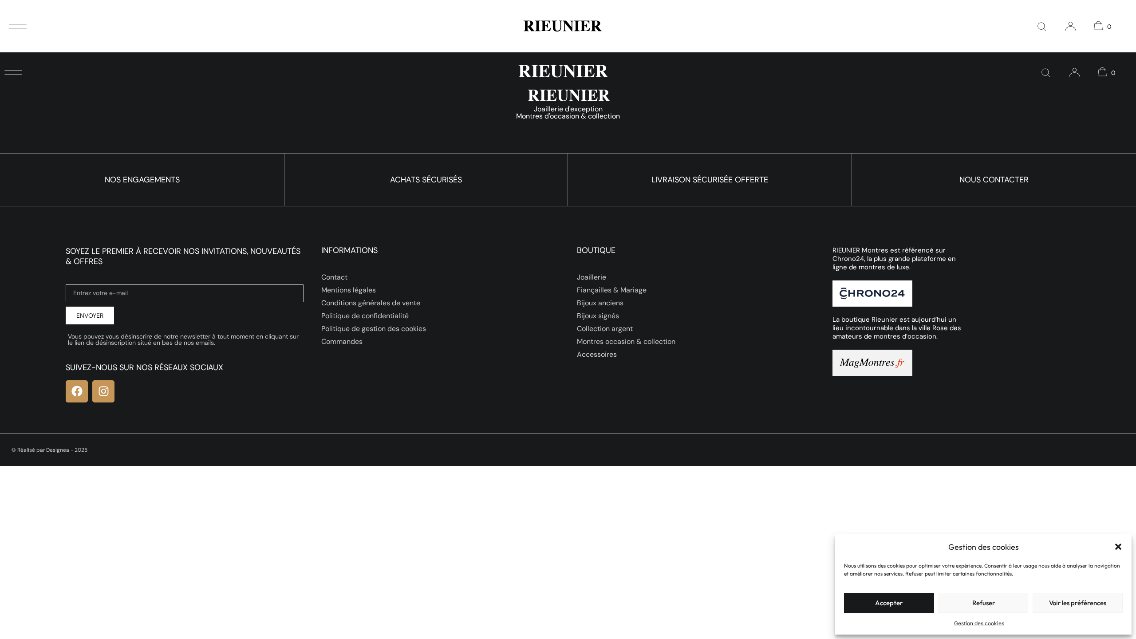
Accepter (889, 603)
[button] (1118, 546)
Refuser (983, 603)
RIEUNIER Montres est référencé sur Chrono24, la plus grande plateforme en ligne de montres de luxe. (894, 259)
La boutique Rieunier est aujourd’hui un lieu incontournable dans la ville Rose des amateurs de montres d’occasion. (896, 328)
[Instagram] (103, 391)
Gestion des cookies (979, 623)
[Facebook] (77, 391)
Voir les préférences (1077, 603)
